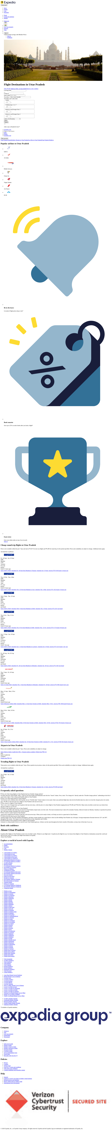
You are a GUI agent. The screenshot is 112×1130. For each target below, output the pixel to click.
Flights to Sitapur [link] (8, 945)
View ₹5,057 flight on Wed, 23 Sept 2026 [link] (21, 88)
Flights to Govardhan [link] (9, 922)
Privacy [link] (6, 1062)
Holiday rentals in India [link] (10, 1047)
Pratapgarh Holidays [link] (9, 969)
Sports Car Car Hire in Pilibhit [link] (12, 994)
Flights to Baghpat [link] (8, 897)
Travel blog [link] (7, 1054)
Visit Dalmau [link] (7, 963)
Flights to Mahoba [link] (8, 934)
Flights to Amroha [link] (8, 894)
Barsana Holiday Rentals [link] (10, 1001)
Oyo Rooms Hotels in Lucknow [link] (12, 866)
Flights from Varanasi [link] (9, 953)
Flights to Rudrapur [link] (9, 943)
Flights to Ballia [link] (8, 900)
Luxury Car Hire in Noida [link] (10, 990)
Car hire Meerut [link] (8, 982)
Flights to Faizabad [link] (9, 910)
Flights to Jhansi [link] (8, 926)
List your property (8, 27)
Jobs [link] (5, 1032)
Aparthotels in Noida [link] (9, 870)
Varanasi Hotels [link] (8, 882)
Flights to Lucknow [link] (9, 932)
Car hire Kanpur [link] (8, 981)
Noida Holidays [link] (8, 968)
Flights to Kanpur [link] (8, 928)
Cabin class (7, 119)
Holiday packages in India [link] (10, 1048)
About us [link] (6, 1031)
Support (6, 28)
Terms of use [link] (7, 1065)
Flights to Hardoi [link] (8, 925)
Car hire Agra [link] (7, 978)
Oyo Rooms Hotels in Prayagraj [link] (12, 872)
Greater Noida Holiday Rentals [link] (12, 1003)
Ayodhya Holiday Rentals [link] (10, 998)
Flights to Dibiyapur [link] (9, 907)
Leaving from (7, 90)
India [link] (5, 132)
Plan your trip (4, 138)
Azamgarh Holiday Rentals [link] (11, 1000)
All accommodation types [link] (10, 1052)
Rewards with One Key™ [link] (11, 1055)
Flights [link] (5, 134)
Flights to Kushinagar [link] (9, 931)
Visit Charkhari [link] (8, 962)
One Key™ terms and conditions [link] (12, 1067)
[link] (17, 8)
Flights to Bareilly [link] (8, 903)
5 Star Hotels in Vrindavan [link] (11, 858)
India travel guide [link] (8, 1044)
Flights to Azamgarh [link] (9, 895)
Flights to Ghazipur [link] (9, 917)
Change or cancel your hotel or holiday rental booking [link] (18, 1078)
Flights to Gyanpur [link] (9, 923)
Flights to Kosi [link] (8, 929)
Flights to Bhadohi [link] (9, 904)
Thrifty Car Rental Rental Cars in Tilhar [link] (14, 996)
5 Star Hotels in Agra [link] (9, 854)
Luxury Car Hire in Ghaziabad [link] (12, 988)
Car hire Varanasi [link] (8, 984)
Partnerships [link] (7, 1035)
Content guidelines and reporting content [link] (14, 1070)
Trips (5, 30)
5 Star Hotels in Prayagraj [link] (10, 857)
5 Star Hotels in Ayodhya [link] (10, 855)
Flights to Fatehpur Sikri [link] (10, 911)
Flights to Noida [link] (8, 938)
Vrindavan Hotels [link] (8, 888)
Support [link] (6, 1077)
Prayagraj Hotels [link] (8, 875)
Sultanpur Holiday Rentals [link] (11, 1004)
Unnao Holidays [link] (8, 972)
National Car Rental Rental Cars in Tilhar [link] (14, 993)
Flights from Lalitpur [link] (9, 951)
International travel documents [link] (12, 1083)
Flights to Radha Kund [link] (10, 940)
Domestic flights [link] (8, 1049)
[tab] (8, 844)
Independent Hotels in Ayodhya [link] (12, 860)
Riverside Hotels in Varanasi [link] (11, 880)
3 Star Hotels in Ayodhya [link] (10, 852)
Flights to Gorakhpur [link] (9, 920)
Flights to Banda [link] (8, 901)
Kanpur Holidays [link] (8, 966)
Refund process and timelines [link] (11, 1080)
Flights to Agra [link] (8, 891)
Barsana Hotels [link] (8, 864)
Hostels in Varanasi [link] (9, 877)
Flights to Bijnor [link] (8, 905)
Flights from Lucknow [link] (10, 950)
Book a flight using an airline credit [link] (13, 1081)
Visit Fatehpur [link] (7, 965)
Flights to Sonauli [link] (8, 947)
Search (6, 122)
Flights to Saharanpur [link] (9, 944)
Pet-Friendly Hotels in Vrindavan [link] (12, 886)
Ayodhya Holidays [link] (9, 960)
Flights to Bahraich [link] (9, 898)
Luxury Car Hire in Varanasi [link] (11, 991)
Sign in (6, 33)
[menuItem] (6, 140)
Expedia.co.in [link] (7, 129)
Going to (6, 93)
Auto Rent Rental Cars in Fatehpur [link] (13, 975)
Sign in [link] (6, 541)
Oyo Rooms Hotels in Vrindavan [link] (12, 885)
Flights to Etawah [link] (8, 908)
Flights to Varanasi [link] (9, 948)
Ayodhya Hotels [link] (8, 863)
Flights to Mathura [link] (8, 937)
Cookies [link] (6, 1064)
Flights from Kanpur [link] (9, 956)
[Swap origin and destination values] (4, 92)
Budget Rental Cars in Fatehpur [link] (12, 976)
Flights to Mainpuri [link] (9, 935)
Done (6, 120)
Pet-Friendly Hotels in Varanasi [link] (12, 879)
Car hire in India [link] (8, 1051)
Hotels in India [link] (8, 1045)
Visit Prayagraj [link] (8, 971)
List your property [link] (8, 1034)
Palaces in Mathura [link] (9, 869)
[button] (56, 825)
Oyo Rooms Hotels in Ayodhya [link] (12, 861)
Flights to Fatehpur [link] (9, 913)
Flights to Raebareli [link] (9, 941)
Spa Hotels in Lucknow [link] (10, 867)
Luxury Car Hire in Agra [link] (10, 987)
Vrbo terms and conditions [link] (11, 1068)
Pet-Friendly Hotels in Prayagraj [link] (12, 873)
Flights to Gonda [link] (8, 919)
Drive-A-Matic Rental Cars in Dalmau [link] (14, 985)
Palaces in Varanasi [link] (9, 883)
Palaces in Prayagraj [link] (9, 876)
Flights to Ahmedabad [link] (9, 892)
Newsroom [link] (7, 1037)
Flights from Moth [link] (8, 954)
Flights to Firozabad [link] (9, 914)
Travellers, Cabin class (10, 97)
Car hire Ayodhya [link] (8, 979)
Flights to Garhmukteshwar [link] (11, 916)
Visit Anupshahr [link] (8, 959)
